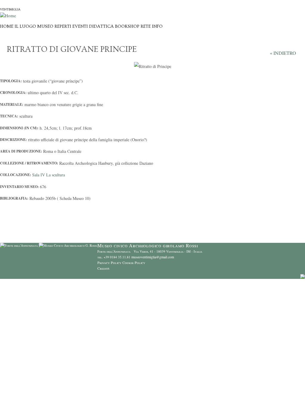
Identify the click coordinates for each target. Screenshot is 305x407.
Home (6, 26)
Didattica (101, 26)
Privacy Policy (109, 262)
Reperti (63, 26)
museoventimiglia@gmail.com (152, 256)
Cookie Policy (133, 262)
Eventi (80, 26)
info (157, 26)
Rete (146, 26)
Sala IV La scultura (48, 175)
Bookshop (127, 26)
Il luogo (25, 26)
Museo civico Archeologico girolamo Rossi (48, 2)
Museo (45, 26)
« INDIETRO (283, 53)
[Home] (8, 15)
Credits (103, 268)
